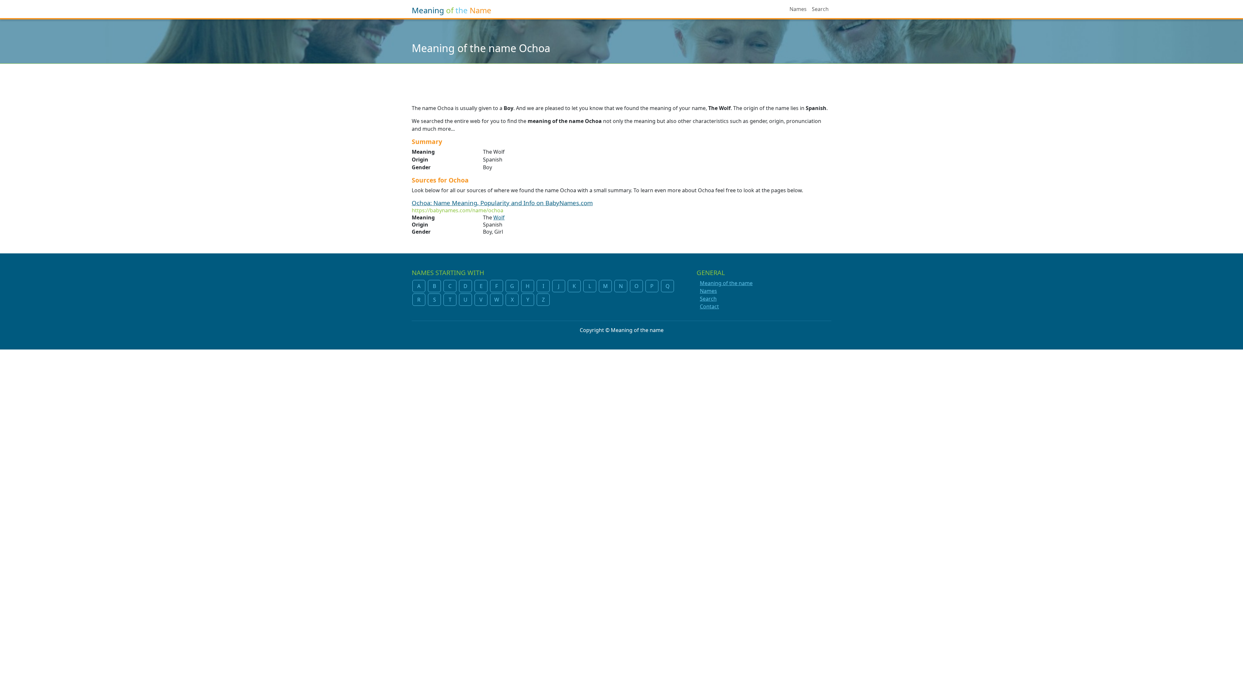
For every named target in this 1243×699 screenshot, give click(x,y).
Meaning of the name (726, 283)
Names (798, 9)
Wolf (499, 217)
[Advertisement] (621, 79)
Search (820, 9)
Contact (709, 306)
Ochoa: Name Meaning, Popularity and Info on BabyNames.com (502, 203)
